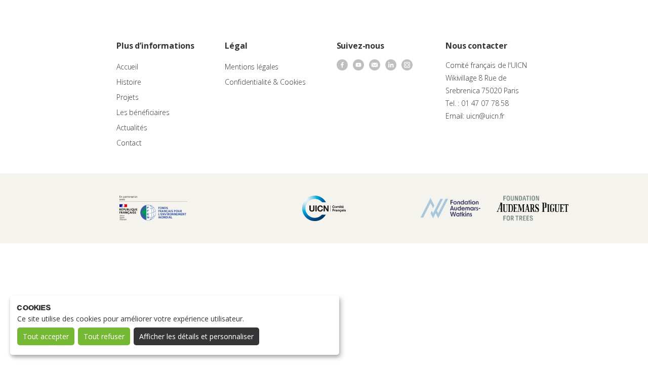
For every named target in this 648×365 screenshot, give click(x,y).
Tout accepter (46, 336)
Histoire (128, 82)
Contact (455, 18)
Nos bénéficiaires (365, 18)
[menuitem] (618, 18)
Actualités (418, 18)
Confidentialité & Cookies (265, 82)
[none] (618, 18)
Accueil (127, 66)
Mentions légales (251, 66)
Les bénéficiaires (143, 112)
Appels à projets (257, 18)
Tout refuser (104, 336)
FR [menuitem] (614, 17)
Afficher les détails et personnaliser (196, 336)
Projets (127, 97)
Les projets (311, 18)
